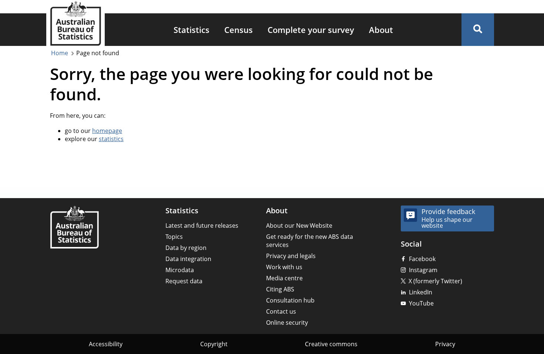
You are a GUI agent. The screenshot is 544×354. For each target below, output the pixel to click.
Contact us (281, 311)
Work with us (284, 267)
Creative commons (331, 344)
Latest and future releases (201, 225)
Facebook (422, 259)
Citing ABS (280, 289)
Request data (183, 281)
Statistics (191, 29)
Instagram (423, 270)
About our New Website (299, 225)
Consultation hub (290, 300)
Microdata (179, 270)
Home (59, 53)
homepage (107, 131)
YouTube (421, 303)
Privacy (445, 344)
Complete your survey (311, 29)
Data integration (188, 259)
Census (238, 29)
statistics (111, 139)
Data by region (185, 248)
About (381, 29)
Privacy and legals (291, 256)
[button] (477, 29)
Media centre (284, 278)
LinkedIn (420, 292)
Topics (174, 237)
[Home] (74, 228)
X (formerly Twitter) (435, 281)
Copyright (214, 344)
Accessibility (105, 344)
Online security (287, 322)
